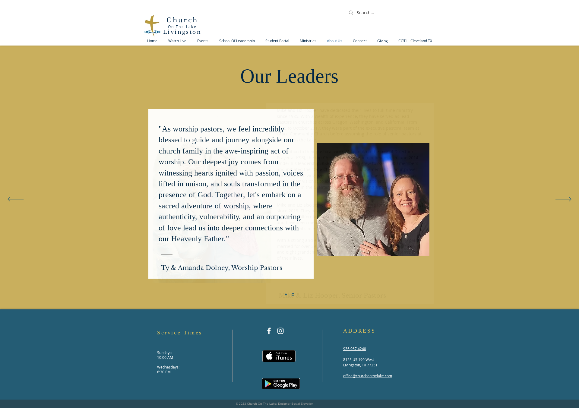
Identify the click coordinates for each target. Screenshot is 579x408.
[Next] (563, 199)
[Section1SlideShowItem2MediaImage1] (293, 294)
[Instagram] (280, 331)
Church (182, 20)
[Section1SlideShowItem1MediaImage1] (286, 294)
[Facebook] (269, 331)
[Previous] (16, 199)
